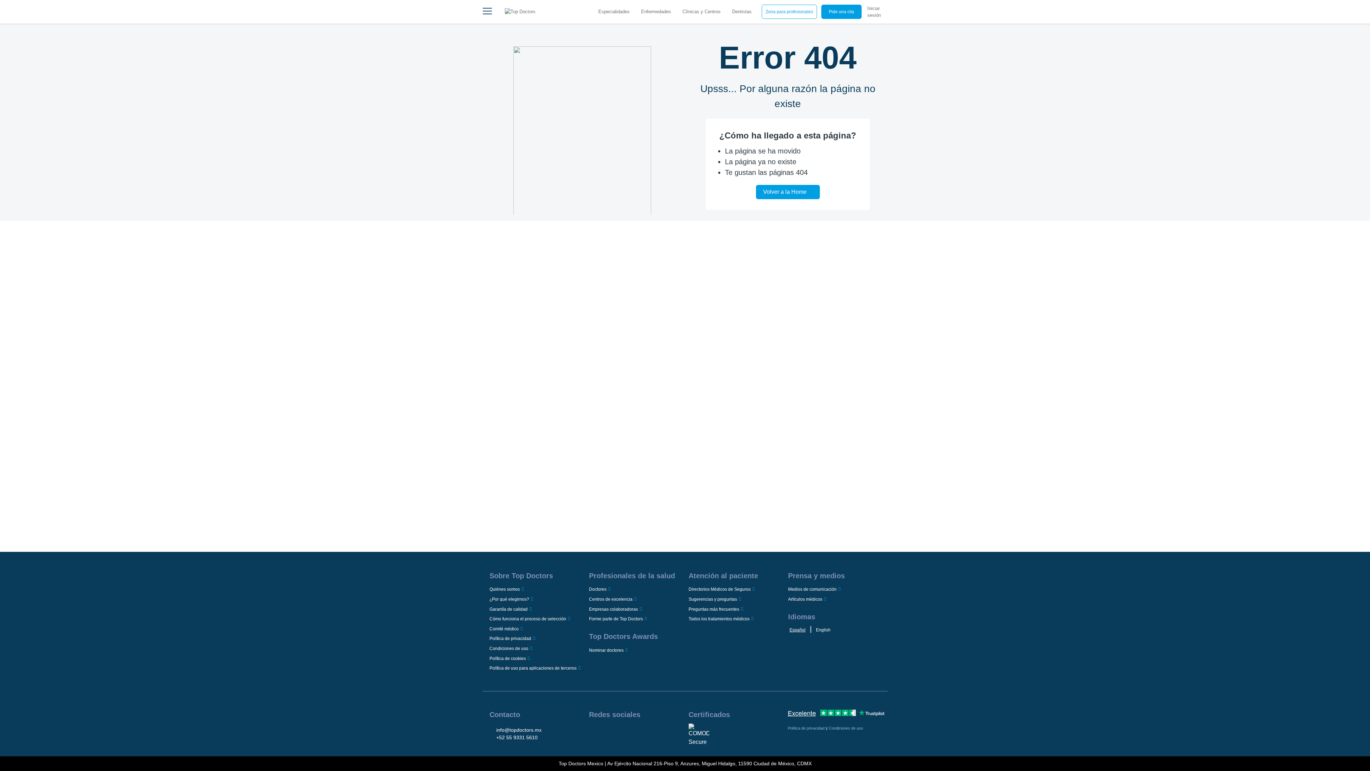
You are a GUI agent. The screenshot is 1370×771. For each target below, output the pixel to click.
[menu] (487, 12)
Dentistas (742, 11)
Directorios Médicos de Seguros (720, 589)
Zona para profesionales (789, 11)
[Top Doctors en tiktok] (648, 732)
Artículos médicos (805, 599)
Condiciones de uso (508, 648)
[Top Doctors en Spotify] (659, 732)
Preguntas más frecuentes (714, 609)
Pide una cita (841, 11)
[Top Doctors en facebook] (594, 732)
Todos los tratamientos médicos (719, 618)
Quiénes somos (504, 589)
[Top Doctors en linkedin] (616, 732)
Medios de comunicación (812, 589)
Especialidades (614, 11)
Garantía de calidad (508, 609)
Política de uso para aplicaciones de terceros (533, 668)
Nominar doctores (606, 650)
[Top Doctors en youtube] (638, 732)
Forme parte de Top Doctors (616, 618)
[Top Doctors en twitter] (626, 732)
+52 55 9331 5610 (517, 737)
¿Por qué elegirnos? (509, 599)
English (823, 630)
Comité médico (504, 628)
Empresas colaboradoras (613, 609)
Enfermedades (656, 11)
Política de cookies (507, 658)
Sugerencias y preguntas (713, 599)
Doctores (598, 589)
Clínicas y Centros (702, 11)
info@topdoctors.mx (519, 730)
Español (798, 630)
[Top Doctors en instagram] (605, 732)
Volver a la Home (785, 192)
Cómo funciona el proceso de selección (527, 618)
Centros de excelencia (611, 599)
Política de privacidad (510, 638)
